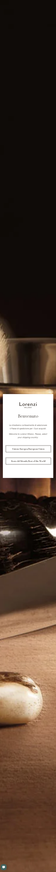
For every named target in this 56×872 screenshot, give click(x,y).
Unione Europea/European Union (28, 448)
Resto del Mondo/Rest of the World (28, 461)
